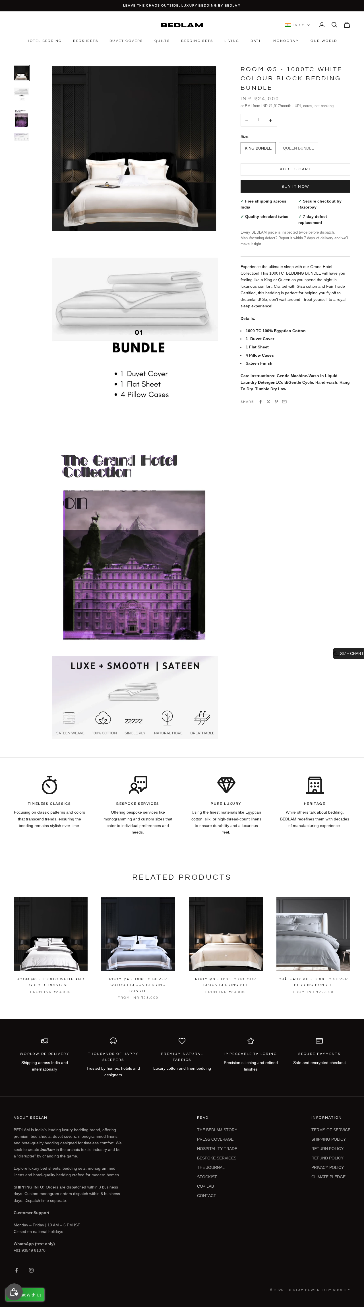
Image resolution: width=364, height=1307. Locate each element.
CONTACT (206, 1195)
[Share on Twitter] (268, 401)
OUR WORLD (324, 41)
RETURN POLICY (327, 1148)
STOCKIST (207, 1177)
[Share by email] (284, 401)
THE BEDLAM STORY (217, 1130)
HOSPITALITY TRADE (217, 1148)
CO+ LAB (205, 1186)
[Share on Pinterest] (276, 401)
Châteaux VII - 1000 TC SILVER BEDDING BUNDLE (313, 982)
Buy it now (295, 187)
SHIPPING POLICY (328, 1139)
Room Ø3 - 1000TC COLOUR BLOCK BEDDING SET (225, 982)
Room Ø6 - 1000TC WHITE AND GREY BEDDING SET (50, 982)
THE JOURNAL (211, 1167)
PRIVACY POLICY (327, 1167)
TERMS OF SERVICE (330, 1130)
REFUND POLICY (327, 1158)
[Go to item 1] (22, 73)
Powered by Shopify (327, 1290)
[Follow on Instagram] (31, 1270)
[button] (348, 653)
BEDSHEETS (85, 41)
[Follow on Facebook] (16, 1270)
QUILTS (162, 41)
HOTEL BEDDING (44, 41)
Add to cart (295, 169)
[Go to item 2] (22, 93)
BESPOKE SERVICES (216, 1158)
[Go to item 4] (22, 137)
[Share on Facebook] (260, 401)
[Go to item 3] (22, 117)
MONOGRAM (286, 41)
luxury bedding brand (81, 1130)
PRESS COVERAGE (215, 1139)
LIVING (231, 41)
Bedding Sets (197, 41)
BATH (256, 41)
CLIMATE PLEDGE (328, 1177)
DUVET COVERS (126, 41)
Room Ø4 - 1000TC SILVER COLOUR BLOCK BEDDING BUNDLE (138, 985)
